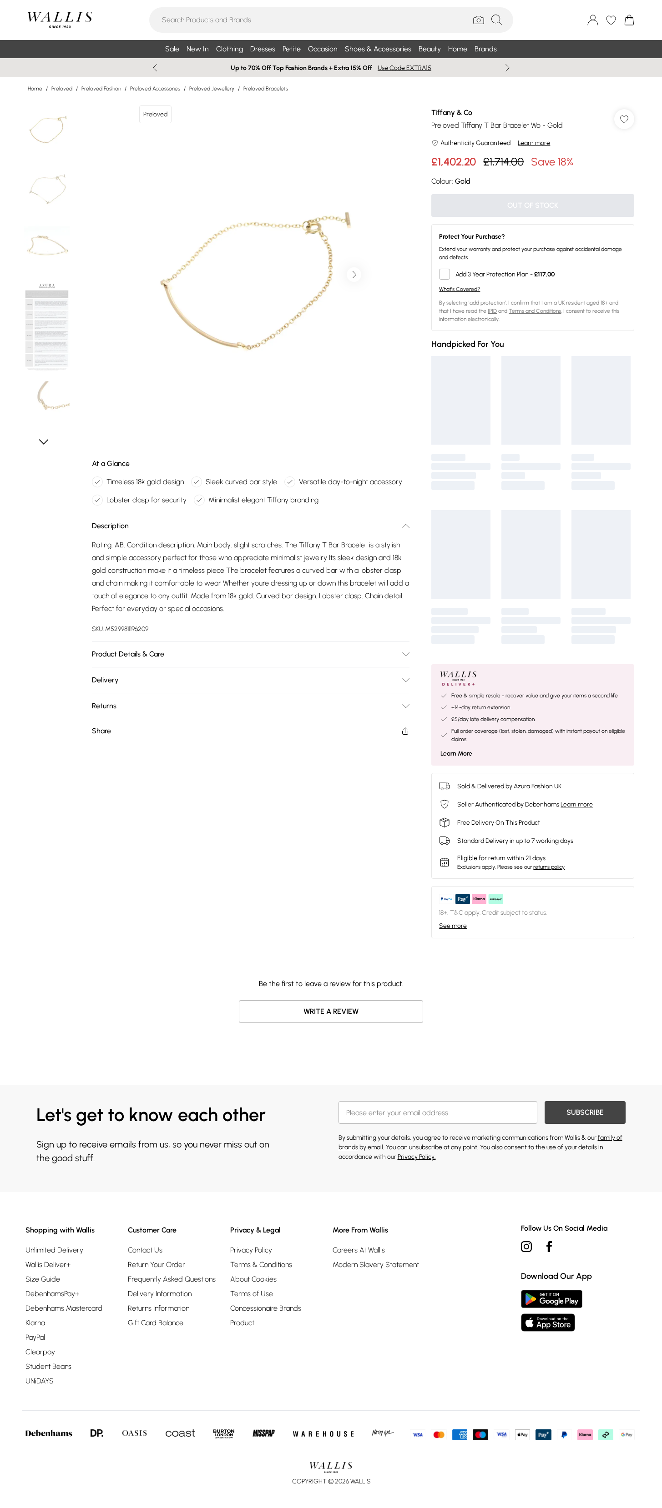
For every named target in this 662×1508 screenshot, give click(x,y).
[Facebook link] (549, 1246)
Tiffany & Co (451, 112)
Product (242, 1322)
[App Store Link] (551, 1311)
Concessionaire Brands (265, 1308)
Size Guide (42, 1279)
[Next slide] (507, 67)
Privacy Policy (251, 1250)
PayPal (35, 1337)
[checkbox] (533, 274)
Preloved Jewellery (211, 88)
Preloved (61, 88)
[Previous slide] (155, 67)
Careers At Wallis (359, 1250)
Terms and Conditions (535, 311)
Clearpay (40, 1352)
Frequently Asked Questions (172, 1279)
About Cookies (253, 1279)
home (35, 88)
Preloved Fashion (101, 88)
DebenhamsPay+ (52, 1293)
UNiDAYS (39, 1381)
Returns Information (158, 1308)
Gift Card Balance (155, 1322)
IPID (492, 311)
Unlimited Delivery (54, 1250)
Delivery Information (160, 1293)
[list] (250, 274)
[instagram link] (526, 1246)
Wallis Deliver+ (48, 1264)
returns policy (549, 867)
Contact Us (145, 1250)
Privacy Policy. (417, 1157)
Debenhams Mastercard (63, 1308)
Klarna (35, 1322)
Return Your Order (156, 1264)
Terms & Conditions (261, 1264)
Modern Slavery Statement (376, 1264)
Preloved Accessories (155, 88)
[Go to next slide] (354, 274)
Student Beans (48, 1366)
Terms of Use (251, 1293)
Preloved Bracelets (265, 88)
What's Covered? (459, 289)
